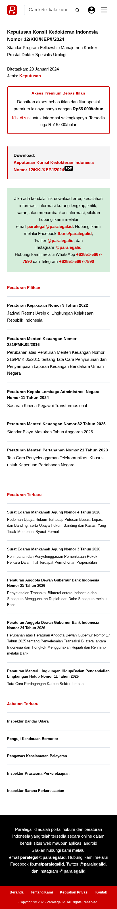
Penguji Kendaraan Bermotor (32, 739)
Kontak (101, 892)
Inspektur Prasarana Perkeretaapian (38, 773)
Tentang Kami (42, 892)
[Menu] (104, 10)
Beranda (17, 892)
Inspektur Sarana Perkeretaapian (35, 791)
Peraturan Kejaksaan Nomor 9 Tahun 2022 (47, 305)
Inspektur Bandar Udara (28, 721)
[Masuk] (91, 10)
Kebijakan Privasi (74, 892)
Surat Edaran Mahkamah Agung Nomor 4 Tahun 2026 (53, 512)
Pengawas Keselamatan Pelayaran (37, 756)
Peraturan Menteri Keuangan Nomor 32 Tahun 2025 (56, 423)
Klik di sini (21, 117)
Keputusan (30, 75)
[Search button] (77, 10)
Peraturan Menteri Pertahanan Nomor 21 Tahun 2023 (57, 450)
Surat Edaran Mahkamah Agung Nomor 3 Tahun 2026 (53, 549)
